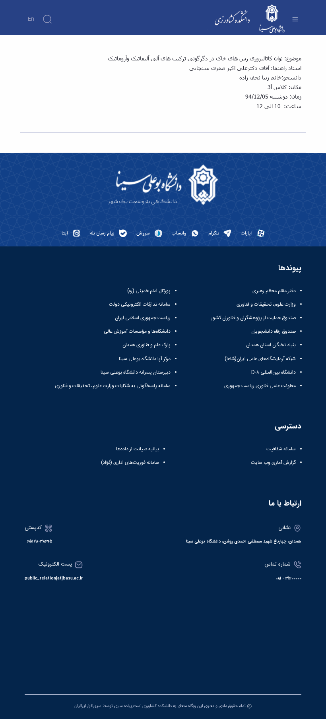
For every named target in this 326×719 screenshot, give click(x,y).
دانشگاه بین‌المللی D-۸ (273, 372)
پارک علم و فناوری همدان (146, 345)
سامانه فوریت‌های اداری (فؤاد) (130, 463)
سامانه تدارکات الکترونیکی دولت (140, 304)
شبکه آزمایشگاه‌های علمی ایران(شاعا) (260, 359)
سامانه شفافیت (281, 449)
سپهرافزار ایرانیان (87, 706)
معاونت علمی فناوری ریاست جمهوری (260, 386)
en (30, 19)
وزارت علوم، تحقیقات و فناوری (266, 304)
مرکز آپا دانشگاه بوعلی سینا (145, 359)
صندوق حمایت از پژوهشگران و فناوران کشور (253, 318)
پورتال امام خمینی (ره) (149, 291)
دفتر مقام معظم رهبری (274, 291)
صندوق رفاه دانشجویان (273, 331)
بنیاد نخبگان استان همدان (271, 345)
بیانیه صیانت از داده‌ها (137, 449)
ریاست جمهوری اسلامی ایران (143, 318)
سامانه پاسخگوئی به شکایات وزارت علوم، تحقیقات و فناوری (113, 386)
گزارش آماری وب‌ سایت (273, 463)
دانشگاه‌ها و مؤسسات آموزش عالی (137, 331)
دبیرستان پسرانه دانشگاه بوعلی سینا (136, 372)
